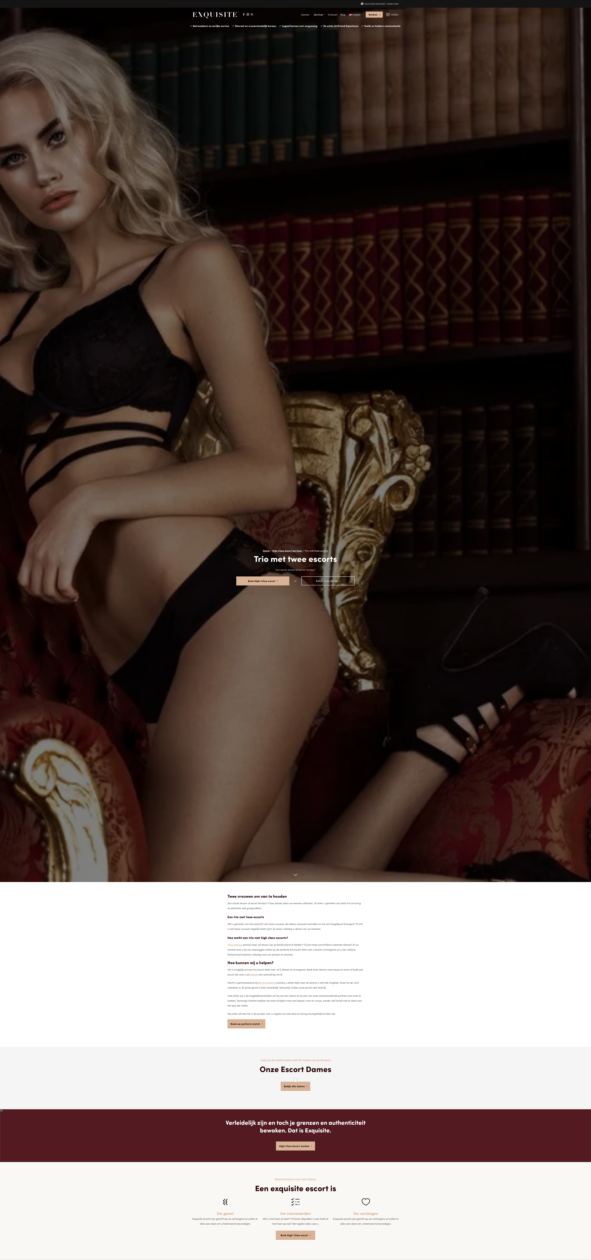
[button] (392, 14)
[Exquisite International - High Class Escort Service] (214, 14)
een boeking (268, 982)
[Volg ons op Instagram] (248, 14)
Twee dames (234, 944)
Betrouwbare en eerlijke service (211, 26)
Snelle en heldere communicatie (382, 26)
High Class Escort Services (287, 550)
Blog (342, 14)
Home (266, 550)
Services (318, 14)
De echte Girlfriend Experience (340, 26)
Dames (305, 14)
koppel (254, 974)
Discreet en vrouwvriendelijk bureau (255, 26)
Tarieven (333, 14)
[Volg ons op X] (252, 14)
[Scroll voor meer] (295, 875)
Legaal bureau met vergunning (299, 26)
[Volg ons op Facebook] (244, 14)
